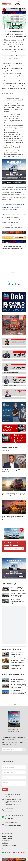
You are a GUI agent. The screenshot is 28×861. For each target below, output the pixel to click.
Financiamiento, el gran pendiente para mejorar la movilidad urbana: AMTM (13, 207)
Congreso (6, 215)
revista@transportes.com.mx (13, 825)
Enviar (5, 789)
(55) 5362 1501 (9, 811)
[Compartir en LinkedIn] (19, 284)
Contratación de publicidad (9, 845)
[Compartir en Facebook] (9, 284)
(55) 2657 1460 (9, 818)
